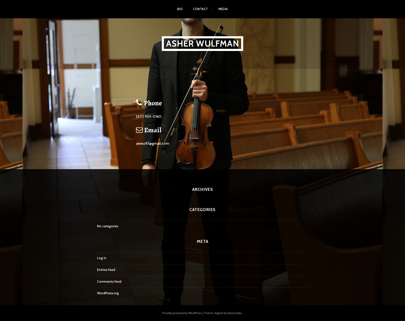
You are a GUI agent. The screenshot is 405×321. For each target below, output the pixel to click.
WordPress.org (108, 293)
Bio (180, 9)
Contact (200, 9)
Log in (101, 258)
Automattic (235, 313)
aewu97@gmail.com (152, 143)
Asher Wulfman (202, 43)
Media (223, 9)
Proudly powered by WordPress (182, 313)
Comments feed (109, 282)
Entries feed (106, 270)
